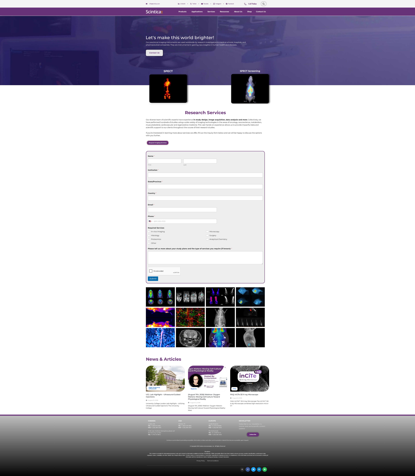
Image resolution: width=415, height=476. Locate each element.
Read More (149, 412)
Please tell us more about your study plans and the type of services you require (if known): (190, 249)
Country (152, 193)
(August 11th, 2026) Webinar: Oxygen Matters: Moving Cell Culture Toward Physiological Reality (204, 397)
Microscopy (214, 232)
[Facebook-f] (248, 469)
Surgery (212, 235)
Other (153, 243)
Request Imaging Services (158, 143)
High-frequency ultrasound (154, 388)
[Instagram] (242, 469)
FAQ (234, 389)
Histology (155, 235)
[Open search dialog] (263, 4)
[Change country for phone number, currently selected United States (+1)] (150, 221)
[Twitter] (253, 469)
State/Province (155, 182)
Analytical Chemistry (218, 239)
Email (151, 205)
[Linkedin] (259, 469)
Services (211, 12)
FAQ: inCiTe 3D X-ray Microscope (244, 395)
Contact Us (261, 12)
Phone (151, 216)
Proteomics (156, 239)
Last (185, 165)
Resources (224, 12)
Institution (153, 170)
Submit (152, 279)
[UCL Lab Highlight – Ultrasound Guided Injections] (165, 379)
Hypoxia (194, 389)
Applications (197, 12)
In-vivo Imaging (158, 232)
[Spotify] (264, 469)
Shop (249, 12)
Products (183, 12)
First (149, 165)
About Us (238, 12)
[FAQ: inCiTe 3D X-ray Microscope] (249, 379)
